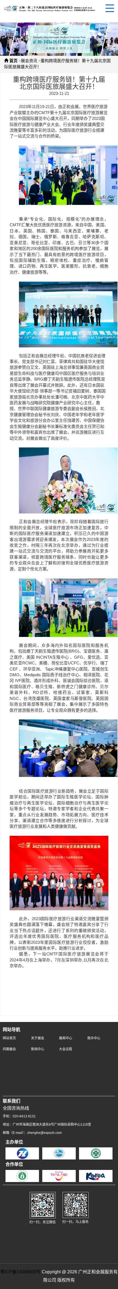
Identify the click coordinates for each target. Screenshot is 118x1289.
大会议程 (65, 1049)
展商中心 (65, 1038)
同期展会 (9, 1049)
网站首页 (9, 1038)
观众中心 (93, 1038)
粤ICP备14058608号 (20, 1272)
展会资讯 (29, 61)
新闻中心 (37, 1049)
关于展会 (37, 1038)
